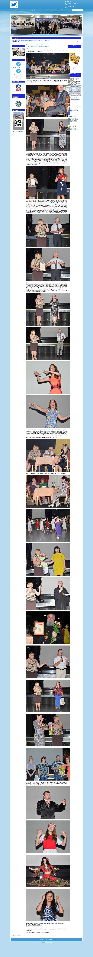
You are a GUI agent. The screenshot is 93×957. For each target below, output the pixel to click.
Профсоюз (53, 10)
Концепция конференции (74, 99)
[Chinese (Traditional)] (27, 40)
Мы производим (46, 10)
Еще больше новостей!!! (18, 131)
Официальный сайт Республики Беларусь (72, 129)
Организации (19, 10)
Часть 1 (74, 66)
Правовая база (38, 10)
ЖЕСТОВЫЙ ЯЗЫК (61, 10)
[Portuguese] (43, 40)
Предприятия (25, 10)
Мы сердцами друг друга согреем (35, 44)
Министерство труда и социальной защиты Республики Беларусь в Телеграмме (18, 76)
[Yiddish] (48, 40)
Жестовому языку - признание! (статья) (72, 97)
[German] (38, 40)
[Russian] (14, 40)
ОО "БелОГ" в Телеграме (18, 67)
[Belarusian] (19, 40)
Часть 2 (74, 68)
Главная (13, 10)
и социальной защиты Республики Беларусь (73, 120)
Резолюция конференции (74, 100)
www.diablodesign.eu (48, 942)
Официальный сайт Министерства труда (72, 119)
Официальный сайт (72, 109)
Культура (32, 10)
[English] (34, 40)
